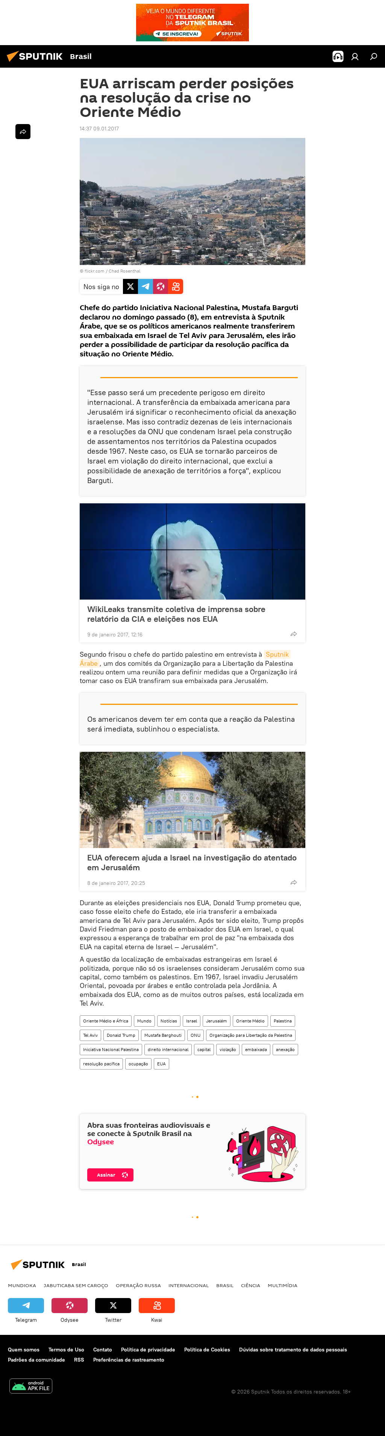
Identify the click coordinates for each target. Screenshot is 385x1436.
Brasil (224, 1285)
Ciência (250, 1285)
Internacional (188, 1285)
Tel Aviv (90, 1035)
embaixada (256, 1049)
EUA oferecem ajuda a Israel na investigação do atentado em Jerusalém (192, 862)
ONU (195, 1035)
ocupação (138, 1063)
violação (228, 1049)
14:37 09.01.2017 (99, 128)
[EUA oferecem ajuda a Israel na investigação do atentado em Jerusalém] (192, 800)
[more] (293, 633)
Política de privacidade (148, 1349)
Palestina (283, 1021)
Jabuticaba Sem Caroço (76, 1285)
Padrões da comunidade (36, 1359)
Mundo (144, 1021)
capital (204, 1049)
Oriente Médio (250, 1021)
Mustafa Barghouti (163, 1035)
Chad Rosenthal (124, 271)
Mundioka (22, 1285)
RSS (79, 1359)
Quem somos (23, 1349)
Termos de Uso (66, 1349)
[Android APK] (30, 1386)
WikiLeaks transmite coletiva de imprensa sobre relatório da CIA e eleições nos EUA (176, 614)
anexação (285, 1049)
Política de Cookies (207, 1349)
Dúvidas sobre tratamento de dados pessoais (293, 1349)
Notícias (169, 1021)
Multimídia (282, 1285)
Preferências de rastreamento (128, 1359)
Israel (191, 1021)
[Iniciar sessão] (354, 56)
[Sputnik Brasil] (37, 62)
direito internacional (168, 1049)
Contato (102, 1349)
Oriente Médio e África (105, 1021)
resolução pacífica (101, 1063)
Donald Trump (121, 1035)
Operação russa (138, 1285)
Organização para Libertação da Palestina (250, 1035)
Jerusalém (216, 1021)
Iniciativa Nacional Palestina (111, 1049)
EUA (161, 1063)
